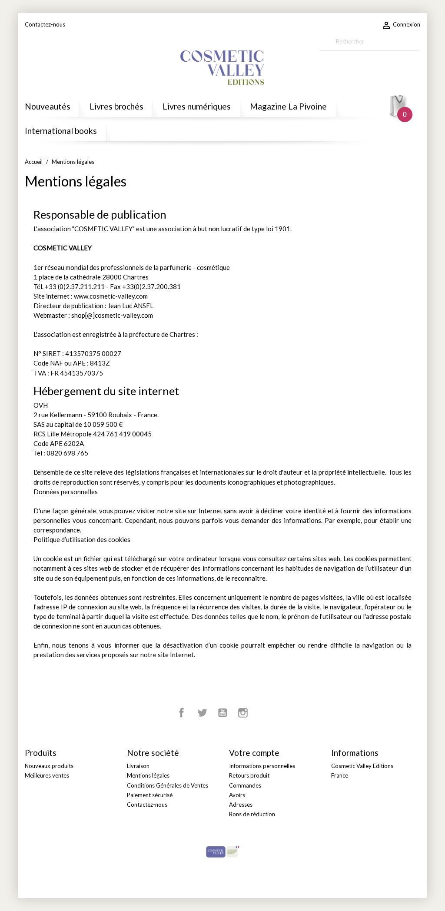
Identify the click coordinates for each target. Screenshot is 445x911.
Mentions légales (148, 775)
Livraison (138, 765)
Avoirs (237, 794)
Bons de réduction (252, 814)
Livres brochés (116, 106)
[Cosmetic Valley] (222, 851)
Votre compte (254, 753)
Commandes (245, 785)
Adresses (240, 804)
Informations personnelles (262, 765)
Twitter (202, 712)
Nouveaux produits (49, 765)
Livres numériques (197, 106)
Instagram (243, 712)
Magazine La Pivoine (288, 106)
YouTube (222, 712)
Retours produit (249, 775)
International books (61, 131)
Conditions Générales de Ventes (167, 785)
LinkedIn (263, 712)
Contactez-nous (45, 24)
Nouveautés (47, 106)
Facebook (181, 712)
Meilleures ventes (47, 775)
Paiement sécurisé (150, 794)
